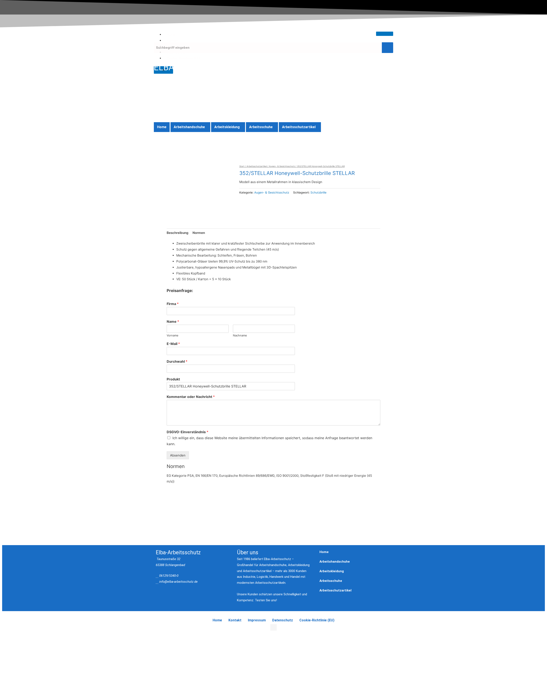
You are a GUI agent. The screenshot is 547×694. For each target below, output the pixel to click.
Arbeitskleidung (227, 127)
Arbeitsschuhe (261, 127)
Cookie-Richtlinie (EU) (183, 58)
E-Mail (173, 344)
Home (171, 34)
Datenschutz (282, 620)
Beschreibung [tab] (177, 233)
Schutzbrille (318, 192)
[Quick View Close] (1, 630)
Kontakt (172, 40)
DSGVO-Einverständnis (187, 432)
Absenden (177, 455)
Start (241, 166)
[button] (190, 127)
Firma (173, 304)
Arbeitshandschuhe (189, 127)
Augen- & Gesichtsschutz (282, 166)
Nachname (240, 335)
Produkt (173, 379)
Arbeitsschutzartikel (299, 127)
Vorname (172, 335)
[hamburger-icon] (384, 34)
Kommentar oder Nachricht (191, 397)
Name (173, 321)
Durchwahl (177, 361)
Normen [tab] (199, 233)
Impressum (257, 620)
